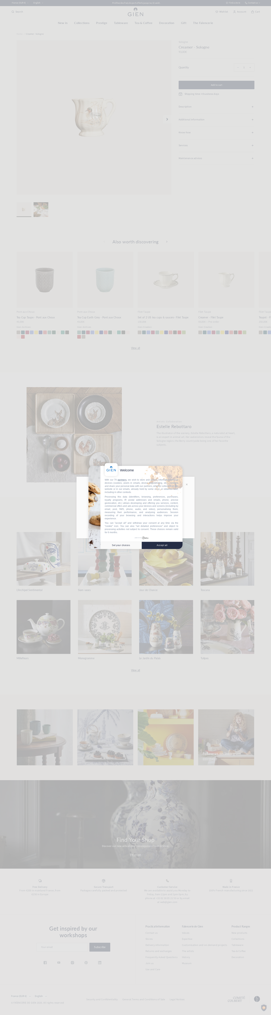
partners (122, 480)
